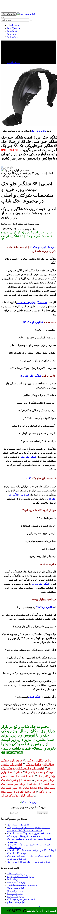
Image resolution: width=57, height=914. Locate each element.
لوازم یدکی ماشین (11, 764)
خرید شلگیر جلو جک (44, 246)
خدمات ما (12, 31)
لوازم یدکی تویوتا (15, 888)
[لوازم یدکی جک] (26, 14)
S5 (31, 246)
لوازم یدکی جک (39, 130)
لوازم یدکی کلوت (15, 896)
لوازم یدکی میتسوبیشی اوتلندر (22, 885)
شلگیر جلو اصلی (28, 457)
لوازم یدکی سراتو (16, 902)
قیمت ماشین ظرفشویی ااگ (21, 899)
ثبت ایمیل (43, 813)
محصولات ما (13, 28)
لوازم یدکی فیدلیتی (16, 882)
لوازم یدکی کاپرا (15, 893)
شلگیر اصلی (34, 697)
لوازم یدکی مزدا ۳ (16, 873)
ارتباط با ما (12, 36)
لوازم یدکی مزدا (15, 890)
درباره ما (11, 34)
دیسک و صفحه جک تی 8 (39, 772)
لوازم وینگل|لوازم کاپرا (38, 760)
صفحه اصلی (13, 25)
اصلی (20, 302)
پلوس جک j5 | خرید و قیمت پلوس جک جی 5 (29, 861)
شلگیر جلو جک (34, 322)
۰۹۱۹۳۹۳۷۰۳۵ (16, 910)
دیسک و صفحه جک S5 (18, 824)
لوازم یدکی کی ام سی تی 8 (20, 876)
